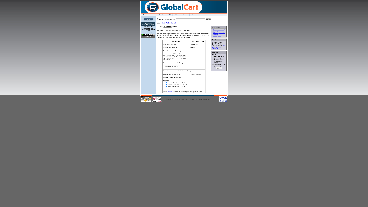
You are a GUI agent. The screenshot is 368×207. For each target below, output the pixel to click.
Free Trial (161, 14)
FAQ (169, 14)
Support (185, 14)
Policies (176, 14)
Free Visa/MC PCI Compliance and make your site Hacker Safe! (148, 29)
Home (144, 14)
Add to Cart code (171, 23)
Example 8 (170, 91)
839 (224, 45)
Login (204, 14)
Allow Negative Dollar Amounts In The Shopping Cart (219, 34)
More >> (153, 32)
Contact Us (195, 14)
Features (152, 14)
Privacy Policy (205, 99)
